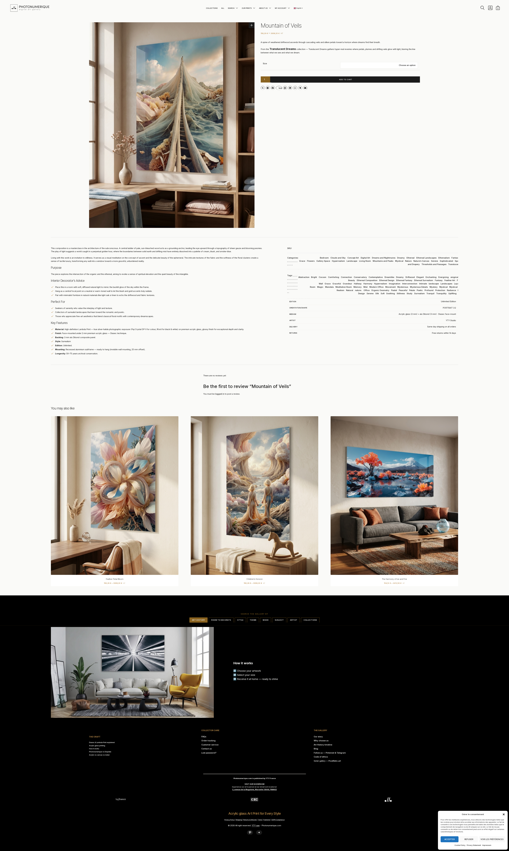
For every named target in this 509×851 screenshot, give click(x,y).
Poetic (420, 290)
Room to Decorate (221, 620)
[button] (503, 814)
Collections (212, 8)
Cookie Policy (460, 845)
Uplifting (452, 293)
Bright (314, 277)
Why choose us (321, 740)
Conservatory (360, 277)
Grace (328, 283)
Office (367, 290)
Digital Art (365, 258)
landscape (434, 283)
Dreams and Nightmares (383, 258)
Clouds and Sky (338, 258)
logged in (219, 394)
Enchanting (431, 277)
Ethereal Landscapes (426, 258)
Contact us (206, 748)
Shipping (239, 820)
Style (240, 620)
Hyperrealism (338, 261)
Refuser (468, 839)
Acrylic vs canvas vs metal (99, 755)
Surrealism (419, 293)
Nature (408, 261)
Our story (318, 736)
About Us (263, 8)
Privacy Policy (229, 820)
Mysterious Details (419, 287)
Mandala (329, 287)
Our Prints (247, 8)
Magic (320, 287)
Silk (377, 293)
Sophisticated (446, 261)
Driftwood (410, 277)
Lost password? (208, 753)
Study (409, 293)
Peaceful (403, 290)
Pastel (394, 290)
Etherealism (444, 258)
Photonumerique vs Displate (100, 752)
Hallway (358, 283)
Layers (457, 283)
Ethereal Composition (367, 280)
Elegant (420, 277)
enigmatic (455, 277)
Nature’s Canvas (421, 261)
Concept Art (353, 258)
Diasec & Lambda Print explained (102, 742)
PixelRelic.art (334, 761)
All (222, 8)
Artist (293, 620)
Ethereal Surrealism (423, 280)
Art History (198, 620)
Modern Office (376, 287)
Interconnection (409, 283)
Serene (434, 261)
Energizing (443, 277)
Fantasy (455, 258)
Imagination (394, 283)
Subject (279, 620)
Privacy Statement (474, 845)
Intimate (423, 283)
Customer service (209, 744)
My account (280, 8)
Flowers (311, 261)
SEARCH (231, 8)
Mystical (399, 261)
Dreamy (401, 258)
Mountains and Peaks (383, 261)
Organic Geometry (380, 290)
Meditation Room (343, 287)
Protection (440, 290)
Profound (429, 290)
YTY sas (256, 825)
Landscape (352, 261)
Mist (365, 287)
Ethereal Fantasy (404, 280)
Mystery (434, 287)
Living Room (365, 261)
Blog (316, 748)
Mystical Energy (457, 287)
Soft (383, 293)
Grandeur (347, 283)
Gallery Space (323, 261)
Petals (412, 290)
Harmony (367, 283)
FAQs (203, 736)
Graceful (336, 283)
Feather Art (449, 280)
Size (265, 63)
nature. (358, 290)
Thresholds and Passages (434, 264)
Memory (358, 287)
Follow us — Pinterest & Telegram (330, 753)
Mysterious (402, 287)
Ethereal (410, 258)
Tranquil (430, 293)
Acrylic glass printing (97, 746)
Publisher (267, 820)
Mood (266, 620)
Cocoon (322, 277)
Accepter (449, 839)
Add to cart (345, 79)
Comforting (333, 277)
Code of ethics (321, 757)
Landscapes (446, 283)
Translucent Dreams (458, 264)
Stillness (401, 293)
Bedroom (324, 258)
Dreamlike (389, 277)
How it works (94, 749)
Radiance (451, 290)
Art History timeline (323, 744)
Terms (260, 820)
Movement (390, 287)
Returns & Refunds (250, 820)
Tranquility (441, 293)
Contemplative (376, 277)
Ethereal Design (386, 280)
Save (280, 88)
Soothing (390, 293)
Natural (349, 290)
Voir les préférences (492, 839)
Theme (253, 620)
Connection (346, 277)
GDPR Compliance (278, 820)
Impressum (486, 845)
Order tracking (208, 740)
